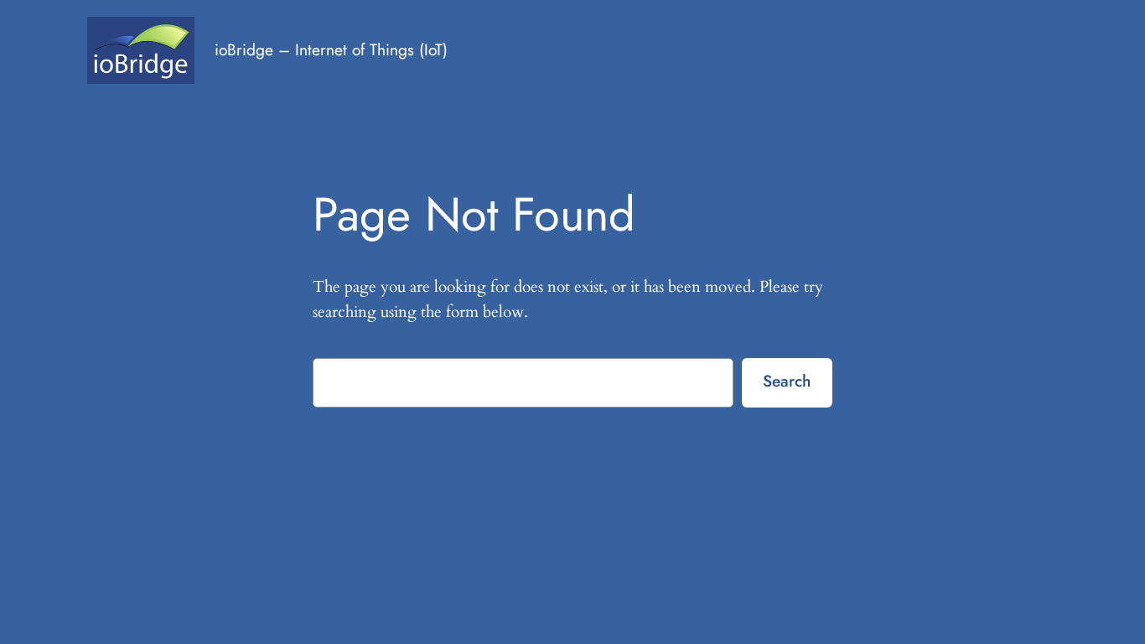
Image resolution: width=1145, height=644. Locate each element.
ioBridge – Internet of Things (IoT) (331, 49)
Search (787, 380)
